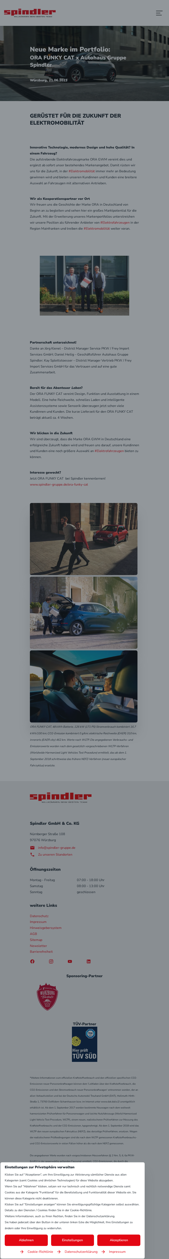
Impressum (117, 1251)
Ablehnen (26, 1240)
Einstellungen (72, 1240)
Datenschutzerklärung (81, 1251)
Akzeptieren (119, 1240)
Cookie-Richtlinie (40, 1251)
